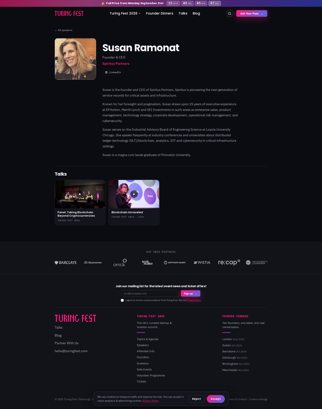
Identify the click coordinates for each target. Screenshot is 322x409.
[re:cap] (229, 262)
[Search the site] (229, 13)
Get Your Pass (251, 13)
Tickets (141, 381)
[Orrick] (120, 262)
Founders (143, 357)
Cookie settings (258, 399)
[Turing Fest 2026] (69, 13)
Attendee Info (146, 351)
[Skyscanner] (93, 262)
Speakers (143, 345)
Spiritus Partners (161, 90)
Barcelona (234, 351)
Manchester (235, 370)
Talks (183, 13)
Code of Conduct (237, 399)
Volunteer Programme (151, 375)
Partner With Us (67, 343)
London (233, 339)
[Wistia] (202, 262)
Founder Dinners (159, 13)
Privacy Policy (194, 300)
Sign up (190, 293)
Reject (196, 399)
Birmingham (236, 364)
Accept (216, 399)
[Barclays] (65, 262)
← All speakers (63, 30)
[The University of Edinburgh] (256, 262)
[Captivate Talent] (175, 262)
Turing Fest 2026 (123, 13)
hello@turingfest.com (71, 351)
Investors (143, 363)
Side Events (144, 369)
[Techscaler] (147, 262)
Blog (196, 13)
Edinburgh (234, 357)
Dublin (232, 345)
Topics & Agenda (147, 339)
